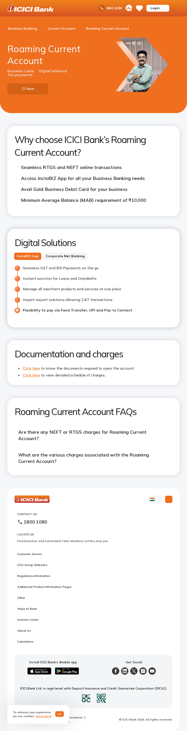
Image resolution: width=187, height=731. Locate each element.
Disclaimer (75, 717)
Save (30, 89)
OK (59, 714)
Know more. (44, 716)
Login (155, 8)
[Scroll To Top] (168, 499)
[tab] (27, 256)
